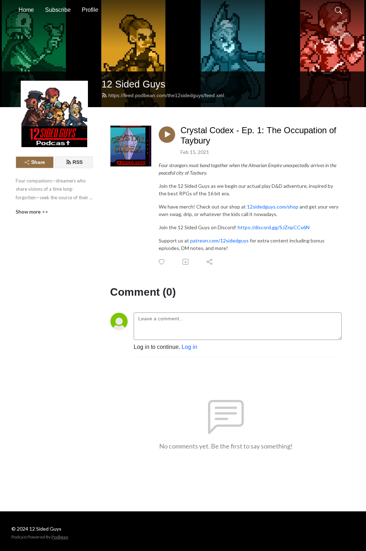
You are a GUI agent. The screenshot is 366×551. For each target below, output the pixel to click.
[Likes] (162, 262)
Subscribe (58, 10)
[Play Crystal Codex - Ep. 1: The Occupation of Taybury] (167, 134)
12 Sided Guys (133, 84)
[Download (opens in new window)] (186, 261)
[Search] (338, 10)
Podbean (59, 537)
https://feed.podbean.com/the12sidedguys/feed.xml (166, 95)
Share (38, 162)
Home (26, 10)
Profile (90, 10)
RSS (78, 162)
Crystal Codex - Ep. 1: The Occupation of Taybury (258, 135)
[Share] (210, 261)
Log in (189, 347)
